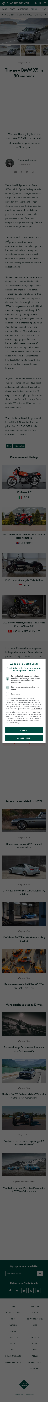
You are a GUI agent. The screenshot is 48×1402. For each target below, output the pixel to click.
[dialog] (24, 701)
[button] (24, 694)
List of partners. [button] (36, 709)
